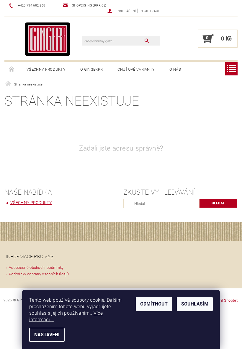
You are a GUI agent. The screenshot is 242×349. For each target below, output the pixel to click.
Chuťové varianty (136, 69)
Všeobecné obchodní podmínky (36, 267)
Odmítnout (154, 304)
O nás (175, 69)
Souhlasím (194, 304)
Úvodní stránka (11, 69)
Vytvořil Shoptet (224, 300)
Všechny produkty (46, 69)
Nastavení (47, 334)
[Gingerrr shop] (47, 39)
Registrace (150, 11)
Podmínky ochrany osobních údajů (39, 274)
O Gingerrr (91, 69)
